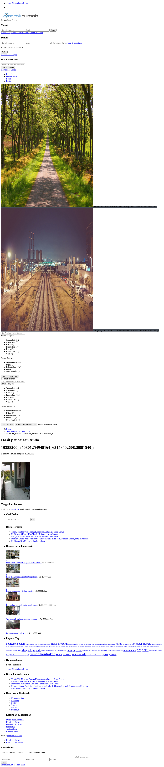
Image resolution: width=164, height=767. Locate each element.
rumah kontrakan (42, 654)
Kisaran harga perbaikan (39, 646)
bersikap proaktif (45, 644)
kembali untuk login (9, 54)
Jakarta (14, 705)
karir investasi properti (16, 646)
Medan (14, 707)
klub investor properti (53, 646)
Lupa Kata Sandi (36, 33)
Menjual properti (31, 650)
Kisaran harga (28, 646)
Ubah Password (8, 67)
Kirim (4, 762)
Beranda (9, 74)
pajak (64, 650)
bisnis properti (59, 643)
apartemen (12, 643)
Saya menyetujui (67, 43)
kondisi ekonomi (66, 646)
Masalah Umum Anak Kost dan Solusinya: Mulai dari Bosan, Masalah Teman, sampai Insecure (49, 539)
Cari (32, 519)
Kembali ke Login (8, 70)
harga (119, 643)
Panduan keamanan (14, 724)
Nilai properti (59, 650)
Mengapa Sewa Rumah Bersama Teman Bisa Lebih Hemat (35, 536)
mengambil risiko (153, 646)
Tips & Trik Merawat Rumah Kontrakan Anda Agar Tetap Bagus (37, 532)
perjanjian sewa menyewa (115, 650)
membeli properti (127, 646)
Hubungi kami (12, 731)
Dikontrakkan (11, 76)
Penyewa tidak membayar (99, 650)
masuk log (15, 509)
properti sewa (153, 650)
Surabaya (15, 710)
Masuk (52, 30)
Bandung (15, 700)
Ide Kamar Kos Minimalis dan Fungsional (28, 541)
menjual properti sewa (47, 650)
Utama (9, 429)
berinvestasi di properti (32, 644)
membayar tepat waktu (115, 646)
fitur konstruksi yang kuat (99, 644)
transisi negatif (99, 654)
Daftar (4, 52)
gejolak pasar (111, 644)
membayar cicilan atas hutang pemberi (96, 646)
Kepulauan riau (17, 698)
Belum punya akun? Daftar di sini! (15, 33)
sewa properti (63, 654)
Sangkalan (10, 727)
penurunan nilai (86, 650)
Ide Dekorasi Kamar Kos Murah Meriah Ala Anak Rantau (34, 534)
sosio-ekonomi (90, 654)
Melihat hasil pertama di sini (26, 424)
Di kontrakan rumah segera (17, 633)
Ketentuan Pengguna (14, 742)
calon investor (79, 644)
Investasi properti (141, 643)
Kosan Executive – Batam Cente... (20, 591)
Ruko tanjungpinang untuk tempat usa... (22, 577)
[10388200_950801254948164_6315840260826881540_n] (15, 499)
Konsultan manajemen (78, 646)
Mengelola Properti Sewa (13, 650)
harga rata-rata (127, 644)
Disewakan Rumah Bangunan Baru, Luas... (24, 563)
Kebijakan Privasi (13, 722)
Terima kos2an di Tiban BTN (18, 431)
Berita (8, 79)
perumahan (129, 650)
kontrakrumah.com (14, 736)
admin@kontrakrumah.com (17, 3)
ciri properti (87, 644)
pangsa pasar (74, 650)
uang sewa (110, 654)
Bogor (13, 703)
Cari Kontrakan (7, 424)
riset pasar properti (23, 654)
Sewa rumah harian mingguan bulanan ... (22, 619)
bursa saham (71, 644)
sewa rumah (79, 654)
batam (21, 643)
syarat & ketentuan (74, 43)
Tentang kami (11, 729)
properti (142, 650)
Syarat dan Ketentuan (15, 720)
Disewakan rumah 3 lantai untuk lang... (22, 605)
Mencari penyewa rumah (140, 646)
